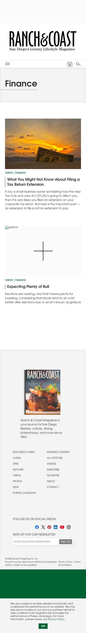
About (51, 481)
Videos (51, 464)
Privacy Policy (65, 562)
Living (17, 458)
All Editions (54, 458)
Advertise (53, 476)
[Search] (78, 63)
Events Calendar (24, 493)
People (17, 481)
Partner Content (58, 452)
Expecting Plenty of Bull (28, 287)
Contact (53, 487)
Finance (20, 173)
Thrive (9, 173)
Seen (16, 487)
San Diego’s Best (24, 452)
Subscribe (53, 470)
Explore (18, 470)
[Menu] (7, 64)
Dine (16, 464)
